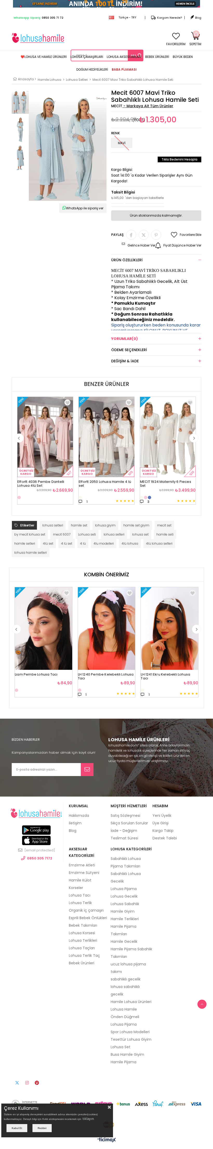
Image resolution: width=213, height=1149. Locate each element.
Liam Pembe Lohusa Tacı (36, 674)
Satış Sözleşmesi (125, 815)
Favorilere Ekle (67, 402)
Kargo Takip (163, 830)
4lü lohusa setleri (159, 543)
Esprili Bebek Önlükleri (88, 917)
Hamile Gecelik (124, 941)
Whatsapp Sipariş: (38, 18)
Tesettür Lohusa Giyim (131, 1039)
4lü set (48, 543)
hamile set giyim (136, 525)
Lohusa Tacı (79, 895)
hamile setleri (24, 543)
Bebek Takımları (83, 925)
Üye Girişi (160, 823)
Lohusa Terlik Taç (84, 955)
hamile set (79, 525)
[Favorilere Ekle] (67, 593)
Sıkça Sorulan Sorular (129, 823)
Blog (198, 17)
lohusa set (140, 534)
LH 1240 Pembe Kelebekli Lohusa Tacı (106, 674)
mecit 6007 (61, 534)
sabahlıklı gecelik (126, 979)
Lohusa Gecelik (124, 896)
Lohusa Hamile (124, 1009)
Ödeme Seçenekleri (129, 349)
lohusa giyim (105, 525)
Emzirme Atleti (82, 865)
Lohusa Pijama (124, 888)
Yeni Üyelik (161, 815)
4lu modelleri (104, 543)
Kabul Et (17, 1128)
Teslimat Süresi (124, 838)
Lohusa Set (120, 1047)
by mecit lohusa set (29, 534)
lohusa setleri (52, 525)
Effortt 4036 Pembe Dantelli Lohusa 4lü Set (40, 482)
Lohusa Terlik (80, 902)
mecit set (164, 525)
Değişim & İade (125, 361)
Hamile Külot (80, 880)
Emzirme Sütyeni (84, 872)
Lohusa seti (87, 534)
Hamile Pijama (123, 1062)
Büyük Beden (183, 57)
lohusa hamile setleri (30, 552)
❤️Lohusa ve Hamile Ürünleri (44, 57)
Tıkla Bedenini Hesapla (179, 159)
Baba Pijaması (124, 69)
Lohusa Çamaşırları (86, 57)
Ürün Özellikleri (127, 260)
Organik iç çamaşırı (86, 910)
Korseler (76, 887)
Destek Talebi (164, 838)
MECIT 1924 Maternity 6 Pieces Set (165, 482)
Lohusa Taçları (82, 948)
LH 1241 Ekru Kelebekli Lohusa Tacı (165, 674)
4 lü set (66, 543)
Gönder (87, 769)
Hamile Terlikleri (125, 918)
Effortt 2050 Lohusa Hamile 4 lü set (105, 482)
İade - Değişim (124, 830)
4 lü (83, 543)
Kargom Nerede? (169, 17)
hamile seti (165, 534)
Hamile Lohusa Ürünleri (131, 1001)
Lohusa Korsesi (82, 933)
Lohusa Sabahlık (125, 903)
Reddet (42, 1128)
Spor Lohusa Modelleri (130, 1031)
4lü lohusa (130, 543)
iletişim (75, 823)
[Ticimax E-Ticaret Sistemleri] (106, 1140)
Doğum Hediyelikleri (92, 69)
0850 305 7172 (39, 858)
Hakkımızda (79, 815)
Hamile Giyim (123, 911)
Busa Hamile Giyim (127, 1054)
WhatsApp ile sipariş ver (84, 208)
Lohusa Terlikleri (83, 940)
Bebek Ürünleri (157, 57)
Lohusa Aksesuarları (124, 57)
